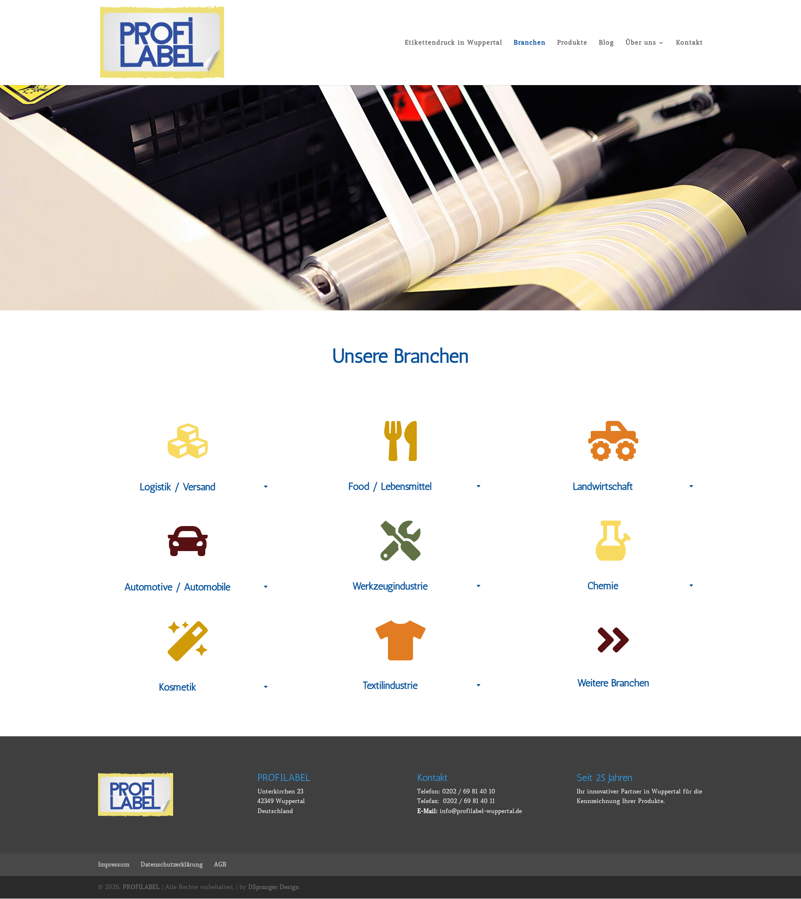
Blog (606, 43)
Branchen (530, 43)
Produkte (572, 43)
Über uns (640, 43)
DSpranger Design (273, 887)
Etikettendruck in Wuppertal (453, 43)
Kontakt (689, 43)
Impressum (113, 864)
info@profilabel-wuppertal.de (481, 811)
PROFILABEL (141, 887)
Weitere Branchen (613, 683)
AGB (220, 864)
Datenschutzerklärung (172, 864)
